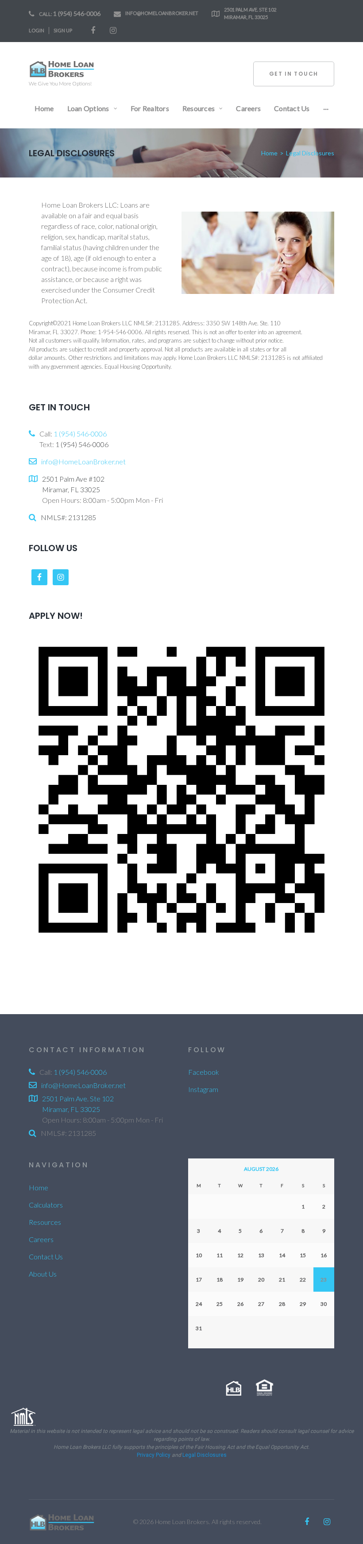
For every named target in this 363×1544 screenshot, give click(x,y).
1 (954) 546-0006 (76, 13)
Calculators (46, 1204)
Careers (41, 1239)
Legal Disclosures (204, 1455)
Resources (45, 1222)
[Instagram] (112, 30)
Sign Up (63, 30)
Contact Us (46, 1256)
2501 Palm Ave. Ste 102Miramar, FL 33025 (250, 13)
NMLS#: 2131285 (68, 517)
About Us (43, 1274)
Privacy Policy (153, 1455)
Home (269, 153)
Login (36, 30)
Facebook (203, 1072)
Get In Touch (293, 73)
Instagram (203, 1089)
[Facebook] (92, 30)
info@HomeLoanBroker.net (161, 13)
